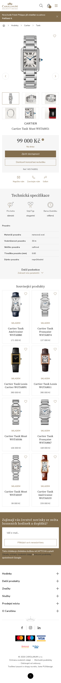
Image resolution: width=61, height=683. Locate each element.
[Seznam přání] (26, 294)
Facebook (22, 628)
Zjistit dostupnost (31, 154)
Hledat (41, 5)
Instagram (30, 628)
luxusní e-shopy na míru (26, 666)
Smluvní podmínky (42, 554)
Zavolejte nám (33, 181)
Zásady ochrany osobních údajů (17, 554)
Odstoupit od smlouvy (30, 663)
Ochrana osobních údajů (20, 660)
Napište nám (18, 181)
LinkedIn (39, 628)
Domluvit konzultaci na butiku (30, 162)
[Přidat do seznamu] (56, 36)
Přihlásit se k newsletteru (30, 542)
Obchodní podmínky (43, 660)
